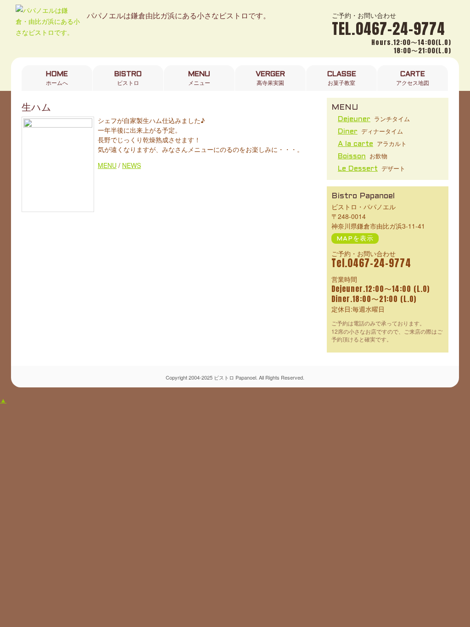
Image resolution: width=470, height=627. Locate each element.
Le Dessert (358, 168)
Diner (348, 131)
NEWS (131, 165)
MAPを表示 (355, 239)
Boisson (352, 156)
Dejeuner (354, 119)
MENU (107, 165)
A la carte (355, 143)
